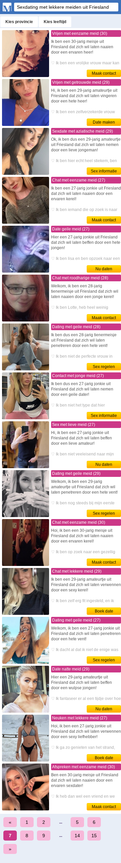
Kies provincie (19, 21)
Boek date (104, 611)
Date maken (104, 122)
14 (77, 835)
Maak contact (104, 73)
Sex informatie (104, 171)
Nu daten (103, 269)
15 (94, 835)
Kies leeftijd (55, 21)
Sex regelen (104, 366)
